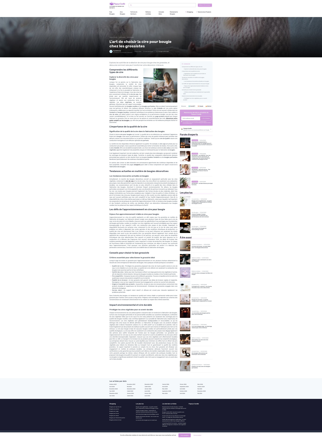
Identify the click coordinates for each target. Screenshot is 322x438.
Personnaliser (197, 435)
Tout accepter (184, 435)
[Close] (191, 214)
